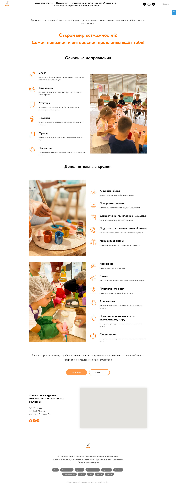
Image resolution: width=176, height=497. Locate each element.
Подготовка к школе (92, 470)
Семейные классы (67, 470)
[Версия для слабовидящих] (174, 12)
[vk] (153, 4)
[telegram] (144, 4)
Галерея (82, 474)
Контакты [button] (99, 474)
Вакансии (109, 474)
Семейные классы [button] (44, 2)
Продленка (79, 470)
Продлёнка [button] (62, 2)
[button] (166, 4)
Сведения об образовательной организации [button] (76, 5)
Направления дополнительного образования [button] (93, 2)
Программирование (69, 474)
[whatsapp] (149, 4)
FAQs (90, 474)
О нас (55, 470)
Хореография (106, 470)
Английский (118, 470)
